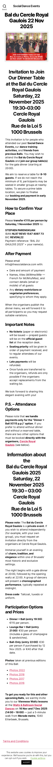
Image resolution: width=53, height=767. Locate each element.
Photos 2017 (16, 678)
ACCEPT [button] (26, 762)
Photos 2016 (16, 682)
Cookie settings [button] (38, 758)
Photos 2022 (17, 670)
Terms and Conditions (16, 741)
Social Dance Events (26, 6)
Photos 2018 (16, 674)
